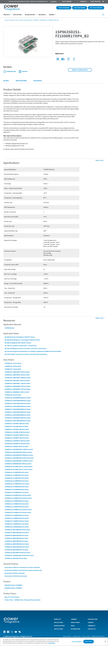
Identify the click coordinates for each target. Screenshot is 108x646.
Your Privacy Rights (76, 641)
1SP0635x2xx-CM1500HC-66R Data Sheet (17, 435)
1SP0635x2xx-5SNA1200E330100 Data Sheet (18, 403)
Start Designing (63, 8)
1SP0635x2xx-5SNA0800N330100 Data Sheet (18, 398)
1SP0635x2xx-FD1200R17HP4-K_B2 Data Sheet (18, 467)
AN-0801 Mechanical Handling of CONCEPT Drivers (20, 337)
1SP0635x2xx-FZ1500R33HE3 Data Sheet (17, 489)
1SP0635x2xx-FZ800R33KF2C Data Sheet (17, 524)
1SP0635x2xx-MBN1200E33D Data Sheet (16, 535)
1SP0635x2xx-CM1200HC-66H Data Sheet (17, 429)
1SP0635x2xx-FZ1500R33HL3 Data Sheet (17, 492)
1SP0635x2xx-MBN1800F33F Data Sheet (16, 550)
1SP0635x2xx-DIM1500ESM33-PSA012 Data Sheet (19, 458)
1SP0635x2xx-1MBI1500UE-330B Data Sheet (18, 378)
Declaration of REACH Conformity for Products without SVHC (23, 570)
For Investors (92, 619)
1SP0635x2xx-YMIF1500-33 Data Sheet (16, 558)
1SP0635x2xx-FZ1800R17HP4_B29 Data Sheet (18, 498)
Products (6, 15)
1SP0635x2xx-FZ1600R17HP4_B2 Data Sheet (18, 495)
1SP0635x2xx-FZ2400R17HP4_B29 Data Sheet (18, 510)
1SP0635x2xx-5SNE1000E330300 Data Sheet (18, 421)
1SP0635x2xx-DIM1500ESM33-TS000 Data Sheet (19, 461)
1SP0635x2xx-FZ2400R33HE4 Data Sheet (17, 515)
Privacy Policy (67, 636)
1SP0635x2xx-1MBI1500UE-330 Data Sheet (17, 375)
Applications (17, 15)
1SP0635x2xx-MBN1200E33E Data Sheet (16, 538)
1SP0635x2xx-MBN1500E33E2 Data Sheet (17, 544)
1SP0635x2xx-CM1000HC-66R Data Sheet (17, 424)
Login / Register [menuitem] (95, 1)
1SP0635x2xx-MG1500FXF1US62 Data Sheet (17, 553)
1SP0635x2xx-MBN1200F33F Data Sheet (16, 541)
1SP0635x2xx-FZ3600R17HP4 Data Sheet (17, 521)
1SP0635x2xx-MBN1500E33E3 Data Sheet (17, 547)
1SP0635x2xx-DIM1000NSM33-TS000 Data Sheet (19, 449)
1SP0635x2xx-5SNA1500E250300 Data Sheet (18, 406)
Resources (42, 15)
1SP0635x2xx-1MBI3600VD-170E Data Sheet (17, 389)
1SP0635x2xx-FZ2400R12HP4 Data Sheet (17, 504)
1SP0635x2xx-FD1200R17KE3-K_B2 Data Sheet (18, 469)
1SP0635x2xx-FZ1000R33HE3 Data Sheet (17, 472)
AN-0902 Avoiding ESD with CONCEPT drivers (18, 343)
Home (6, 20)
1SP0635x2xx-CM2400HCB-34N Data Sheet (17, 441)
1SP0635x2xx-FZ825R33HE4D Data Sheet (17, 527)
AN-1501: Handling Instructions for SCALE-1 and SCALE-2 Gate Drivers (25, 348)
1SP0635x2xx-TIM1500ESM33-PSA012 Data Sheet (19, 555)
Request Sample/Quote (80, 70)
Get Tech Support (96, 8)
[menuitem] (103, 1)
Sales (73, 626)
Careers (90, 622)
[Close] (105, 641)
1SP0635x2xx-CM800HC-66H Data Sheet (16, 446)
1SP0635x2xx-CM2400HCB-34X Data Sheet (17, 444)
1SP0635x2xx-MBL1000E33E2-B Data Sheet (17, 530)
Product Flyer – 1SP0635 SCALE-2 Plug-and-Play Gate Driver (22, 600)
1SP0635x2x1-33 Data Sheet (13, 366)
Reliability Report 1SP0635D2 (13, 585)
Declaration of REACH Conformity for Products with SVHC (22, 567)
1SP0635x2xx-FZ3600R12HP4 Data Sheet (17, 518)
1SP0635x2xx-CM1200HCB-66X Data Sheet (17, 432)
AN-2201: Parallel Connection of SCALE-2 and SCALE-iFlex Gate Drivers (26, 354)
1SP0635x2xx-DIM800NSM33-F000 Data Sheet (18, 464)
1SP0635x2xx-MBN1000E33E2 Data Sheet (17, 532)
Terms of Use (86, 636)
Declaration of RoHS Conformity (15, 573)
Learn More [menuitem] (53, 1)
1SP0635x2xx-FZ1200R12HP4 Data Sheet (17, 478)
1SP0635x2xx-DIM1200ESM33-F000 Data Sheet (18, 452)
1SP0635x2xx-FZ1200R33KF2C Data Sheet (17, 484)
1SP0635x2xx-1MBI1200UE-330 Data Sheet (17, 372)
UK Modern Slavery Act (98, 636)
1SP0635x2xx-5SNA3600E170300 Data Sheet (18, 418)
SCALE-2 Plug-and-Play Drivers (24, 20)
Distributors (75, 629)
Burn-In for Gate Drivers (12, 597)
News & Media (75, 622)
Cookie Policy (76, 636)
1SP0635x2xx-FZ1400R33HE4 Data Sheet (17, 487)
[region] (54, 641)
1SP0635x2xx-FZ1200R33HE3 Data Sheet (17, 481)
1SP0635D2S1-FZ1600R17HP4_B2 (49, 20)
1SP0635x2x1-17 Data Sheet (13, 363)
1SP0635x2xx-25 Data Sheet (13, 395)
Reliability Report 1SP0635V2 (13, 588)
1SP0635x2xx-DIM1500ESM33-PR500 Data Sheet (19, 455)
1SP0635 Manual (9, 328)
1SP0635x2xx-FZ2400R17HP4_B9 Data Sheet (18, 512)
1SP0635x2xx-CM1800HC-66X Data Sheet (17, 438)
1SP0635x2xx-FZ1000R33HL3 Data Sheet (17, 475)
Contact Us (92, 629)
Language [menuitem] (83, 1)
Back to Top (99, 160)
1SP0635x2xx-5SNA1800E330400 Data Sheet (18, 415)
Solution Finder (79, 8)
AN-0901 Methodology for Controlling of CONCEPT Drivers (22, 340)
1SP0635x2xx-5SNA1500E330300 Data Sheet (18, 409)
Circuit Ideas (58, 629)
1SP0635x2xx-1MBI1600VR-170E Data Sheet (17, 386)
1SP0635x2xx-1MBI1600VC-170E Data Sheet (17, 383)
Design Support (30, 15)
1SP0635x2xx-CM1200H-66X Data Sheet (16, 426)
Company (51, 15)
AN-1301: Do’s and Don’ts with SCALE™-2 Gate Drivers (21, 346)
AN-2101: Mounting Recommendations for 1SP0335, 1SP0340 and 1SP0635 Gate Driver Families (33, 351)
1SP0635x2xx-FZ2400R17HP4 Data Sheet (17, 507)
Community (91, 626)
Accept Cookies (89, 641)
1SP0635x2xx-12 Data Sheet (13, 369)
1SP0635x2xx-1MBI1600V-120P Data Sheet (17, 381)
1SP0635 (36, 20)
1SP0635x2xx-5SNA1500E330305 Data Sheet (18, 412)
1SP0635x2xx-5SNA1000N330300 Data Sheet (18, 401)
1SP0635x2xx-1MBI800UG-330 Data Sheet (17, 392)
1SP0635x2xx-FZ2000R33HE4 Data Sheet (17, 501)
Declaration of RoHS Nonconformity (16, 576)
